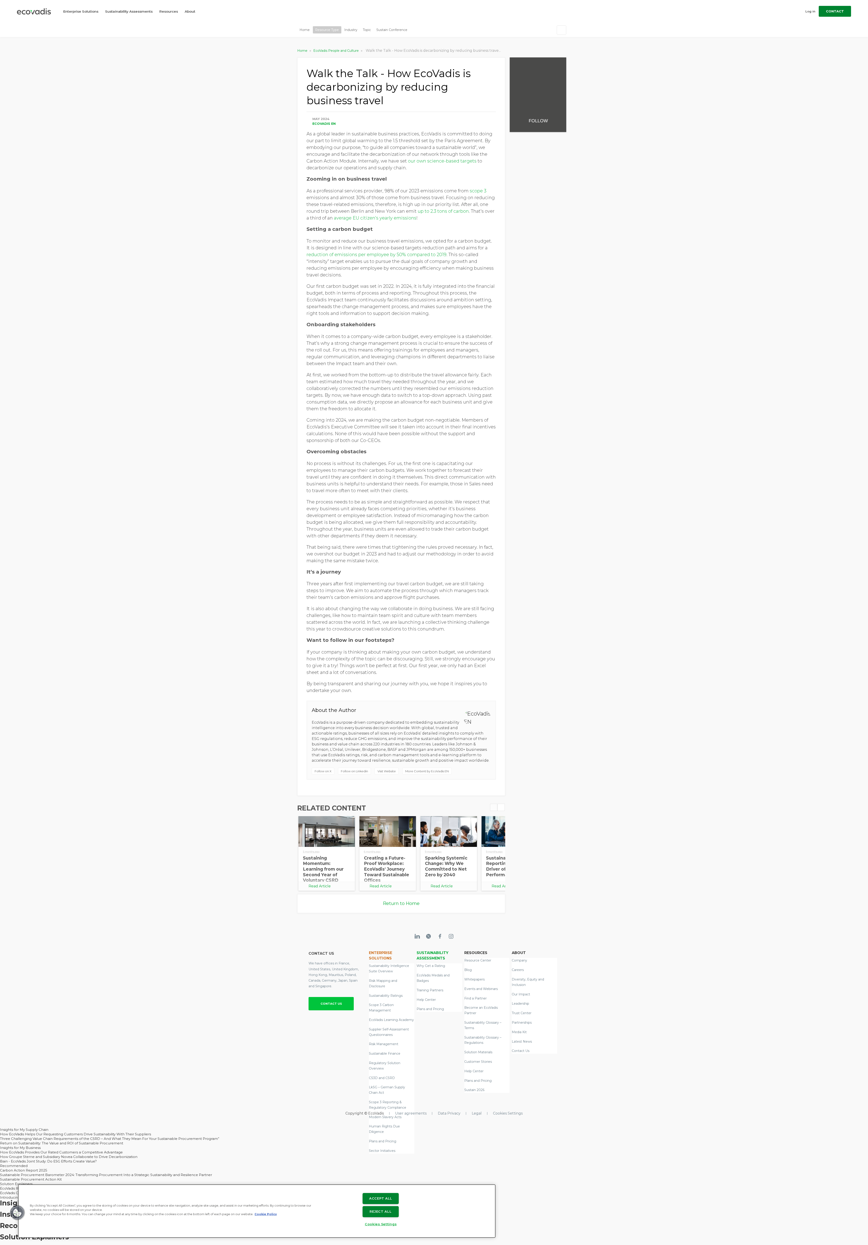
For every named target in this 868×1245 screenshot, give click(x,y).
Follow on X (323, 771)
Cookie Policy (266, 1214)
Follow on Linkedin (354, 771)
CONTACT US (331, 1003)
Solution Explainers (16, 1184)
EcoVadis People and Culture (336, 51)
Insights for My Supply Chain (24, 1129)
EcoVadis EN (324, 124)
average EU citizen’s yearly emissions (375, 218)
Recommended (14, 1166)
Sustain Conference (391, 30)
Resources (168, 11)
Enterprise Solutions (80, 11)
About (190, 11)
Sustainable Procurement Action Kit (31, 1179)
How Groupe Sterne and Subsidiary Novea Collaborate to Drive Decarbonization (68, 1157)
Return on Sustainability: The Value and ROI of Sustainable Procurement (61, 1143)
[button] (17, 1212)
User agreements (411, 1113)
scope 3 (478, 191)
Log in (810, 11)
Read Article (320, 886)
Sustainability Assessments (129, 11)
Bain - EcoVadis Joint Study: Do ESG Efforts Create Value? (48, 1161)
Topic (367, 30)
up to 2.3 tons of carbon (443, 211)
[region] (256, 1211)
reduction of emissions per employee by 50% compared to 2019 (376, 254)
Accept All (380, 1198)
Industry (350, 30)
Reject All (381, 1212)
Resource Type (327, 30)
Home (305, 30)
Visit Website (386, 771)
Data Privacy (449, 1113)
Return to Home (401, 903)
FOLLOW (538, 120)
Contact (835, 11)
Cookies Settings (508, 1113)
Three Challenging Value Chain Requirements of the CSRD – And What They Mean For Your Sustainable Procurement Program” (109, 1138)
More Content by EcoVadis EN (427, 771)
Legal (477, 1113)
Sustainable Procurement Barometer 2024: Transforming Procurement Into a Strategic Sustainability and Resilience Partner (106, 1175)
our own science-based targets (442, 161)
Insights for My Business (20, 1148)
